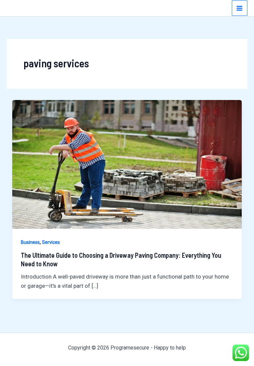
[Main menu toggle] (240, 8)
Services (51, 242)
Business (30, 242)
